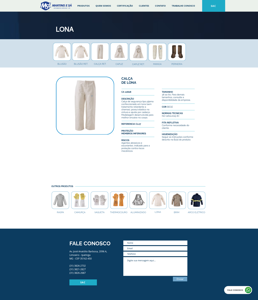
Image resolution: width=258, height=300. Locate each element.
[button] (60, 212)
